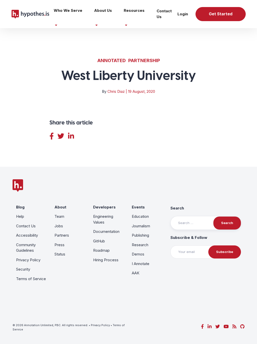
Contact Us (164, 14)
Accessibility (27, 235)
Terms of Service (31, 278)
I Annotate (140, 263)
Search (177, 208)
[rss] (234, 326)
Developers (104, 207)
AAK (135, 273)
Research (140, 244)
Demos (138, 254)
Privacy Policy (28, 259)
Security (23, 269)
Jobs (58, 226)
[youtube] (226, 326)
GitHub (99, 241)
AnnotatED (111, 60)
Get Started (220, 14)
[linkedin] (210, 326)
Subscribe (224, 252)
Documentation (106, 231)
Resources (134, 10)
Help (20, 216)
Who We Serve (68, 10)
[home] (30, 14)
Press (59, 244)
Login (182, 14)
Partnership (144, 60)
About (60, 207)
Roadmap (101, 250)
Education (140, 216)
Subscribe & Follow (188, 237)
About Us (103, 10)
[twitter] (217, 326)
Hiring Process (105, 259)
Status (59, 254)
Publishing (140, 235)
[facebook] (202, 326)
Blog (20, 207)
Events (138, 207)
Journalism (141, 226)
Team (59, 216)
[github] (242, 326)
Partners (61, 235)
